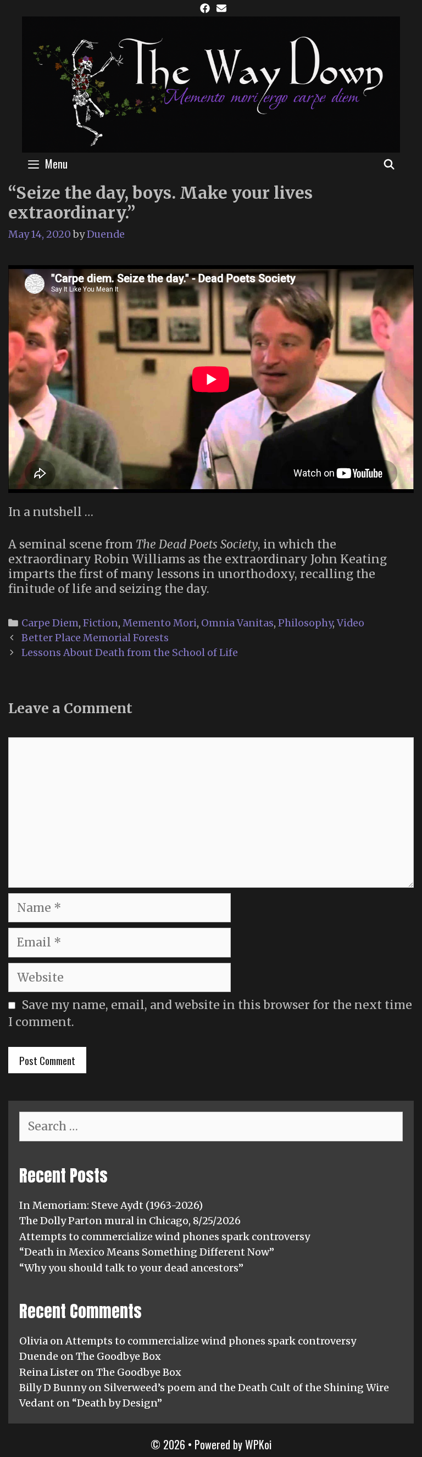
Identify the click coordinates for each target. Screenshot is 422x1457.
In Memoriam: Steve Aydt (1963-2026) (111, 1205)
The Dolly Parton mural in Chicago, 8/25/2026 (130, 1220)
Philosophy (305, 623)
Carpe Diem (50, 623)
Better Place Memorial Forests (95, 637)
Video (350, 623)
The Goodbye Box (118, 1356)
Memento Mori (160, 623)
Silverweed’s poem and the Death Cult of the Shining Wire (246, 1387)
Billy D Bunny (52, 1387)
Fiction (100, 623)
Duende (38, 1356)
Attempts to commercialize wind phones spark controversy (164, 1236)
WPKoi (258, 1444)
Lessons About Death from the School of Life (129, 652)
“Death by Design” (117, 1403)
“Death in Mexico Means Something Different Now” (146, 1252)
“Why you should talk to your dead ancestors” (131, 1268)
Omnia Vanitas (237, 623)
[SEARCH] (389, 164)
